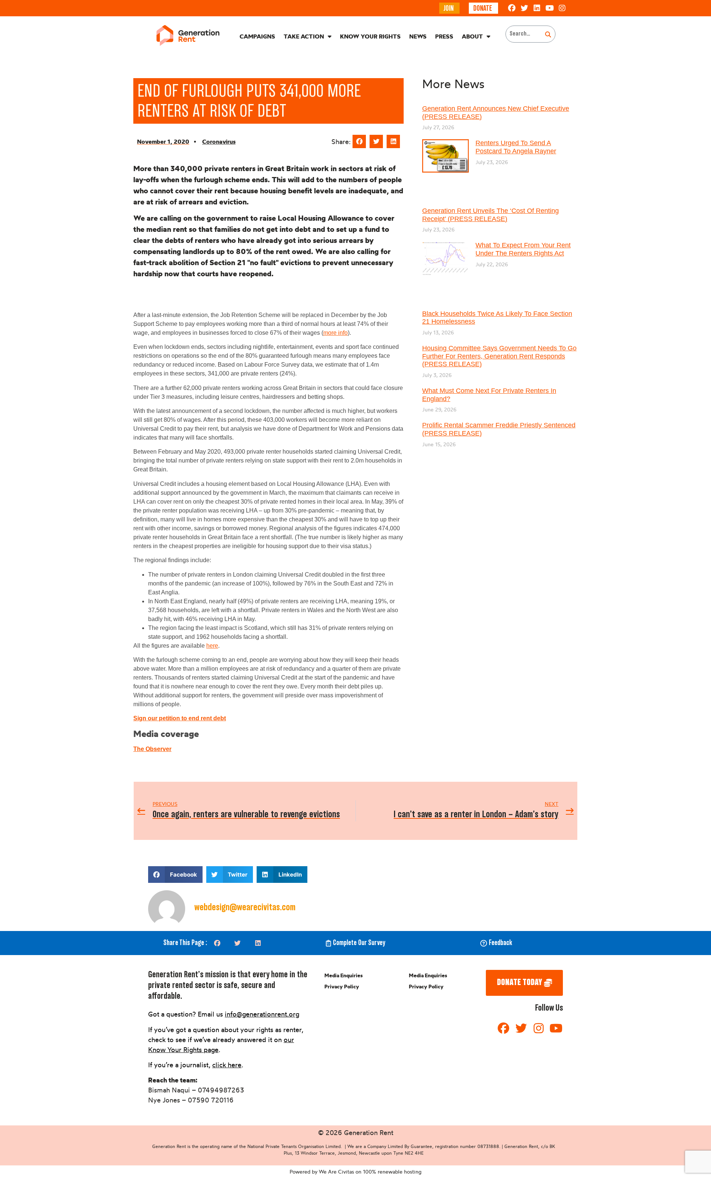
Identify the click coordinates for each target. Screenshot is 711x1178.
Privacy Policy (341, 986)
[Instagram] (562, 8)
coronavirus (219, 141)
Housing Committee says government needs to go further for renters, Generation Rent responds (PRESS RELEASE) (499, 356)
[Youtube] (549, 8)
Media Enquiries (343, 975)
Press (444, 36)
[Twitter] (524, 8)
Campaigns (257, 36)
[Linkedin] (537, 8)
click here (226, 1065)
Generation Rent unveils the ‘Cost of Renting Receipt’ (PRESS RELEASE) (490, 215)
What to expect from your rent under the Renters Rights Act (523, 249)
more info (335, 333)
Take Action (304, 36)
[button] (359, 141)
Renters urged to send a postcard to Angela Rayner (515, 147)
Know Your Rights (370, 36)
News (418, 36)
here (212, 646)
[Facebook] (511, 8)
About (472, 36)
